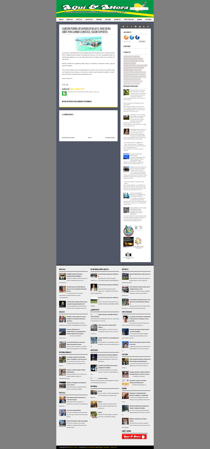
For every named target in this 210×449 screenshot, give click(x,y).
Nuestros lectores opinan (131, 76)
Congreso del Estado (140, 72)
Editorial (133, 63)
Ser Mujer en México (103, 378)
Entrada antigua (110, 137)
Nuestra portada (128, 72)
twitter (123, 26)
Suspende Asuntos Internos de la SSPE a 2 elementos (138, 130)
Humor (139, 20)
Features (148, 20)
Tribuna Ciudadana (138, 67)
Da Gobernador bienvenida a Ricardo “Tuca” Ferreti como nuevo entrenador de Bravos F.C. (140, 302)
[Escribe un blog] (64, 84)
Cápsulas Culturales (129, 65)
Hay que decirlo (128, 67)
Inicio (61, 20)
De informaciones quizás (131, 74)
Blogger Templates (103, 447)
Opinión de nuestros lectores (132, 79)
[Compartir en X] (66, 84)
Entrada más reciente (68, 137)
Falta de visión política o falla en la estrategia (77, 421)
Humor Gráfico (128, 83)
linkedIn (136, 26)
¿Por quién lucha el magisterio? (133, 142)
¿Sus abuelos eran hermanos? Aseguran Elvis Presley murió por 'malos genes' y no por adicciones (140, 319)
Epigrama (126, 70)
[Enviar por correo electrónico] (63, 84)
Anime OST (114, 447)
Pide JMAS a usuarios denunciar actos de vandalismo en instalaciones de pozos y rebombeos (76, 319)
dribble (148, 26)
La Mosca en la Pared (141, 65)
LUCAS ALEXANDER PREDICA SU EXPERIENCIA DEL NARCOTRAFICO (138, 194)
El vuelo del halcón (137, 81)
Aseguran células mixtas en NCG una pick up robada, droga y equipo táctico (138, 168)
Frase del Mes (137, 70)
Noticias (70, 20)
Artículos (89, 20)
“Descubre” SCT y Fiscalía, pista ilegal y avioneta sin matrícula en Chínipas (137, 116)
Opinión (99, 20)
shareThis (144, 26)
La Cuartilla (142, 74)
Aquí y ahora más (77, 89)
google (132, 26)
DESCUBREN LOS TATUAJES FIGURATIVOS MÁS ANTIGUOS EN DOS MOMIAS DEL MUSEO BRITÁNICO (138, 211)
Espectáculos (129, 20)
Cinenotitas (142, 76)
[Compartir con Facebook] (67, 84)
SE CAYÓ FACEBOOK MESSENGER (136, 154)
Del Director (127, 81)
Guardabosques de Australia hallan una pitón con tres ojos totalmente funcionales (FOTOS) (76, 289)
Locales (126, 56)
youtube (140, 26)
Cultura (108, 20)
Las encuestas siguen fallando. (74, 410)
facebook (127, 26)
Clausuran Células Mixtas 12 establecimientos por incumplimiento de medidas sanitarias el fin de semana (76, 331)
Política (79, 20)
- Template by (86, 447)
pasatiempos (136, 83)
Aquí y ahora (74, 447)
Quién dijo (127, 63)
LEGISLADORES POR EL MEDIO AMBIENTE (107, 355)
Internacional (134, 61)
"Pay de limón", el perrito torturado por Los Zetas (137, 90)
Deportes (117, 20)
